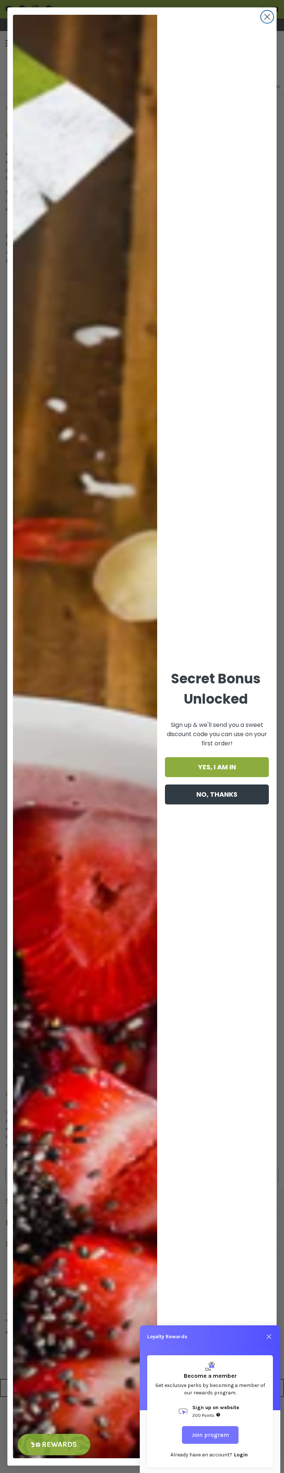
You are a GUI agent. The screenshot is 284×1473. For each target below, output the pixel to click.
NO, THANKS (216, 794)
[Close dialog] (267, 16)
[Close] (269, 1337)
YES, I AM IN (217, 767)
